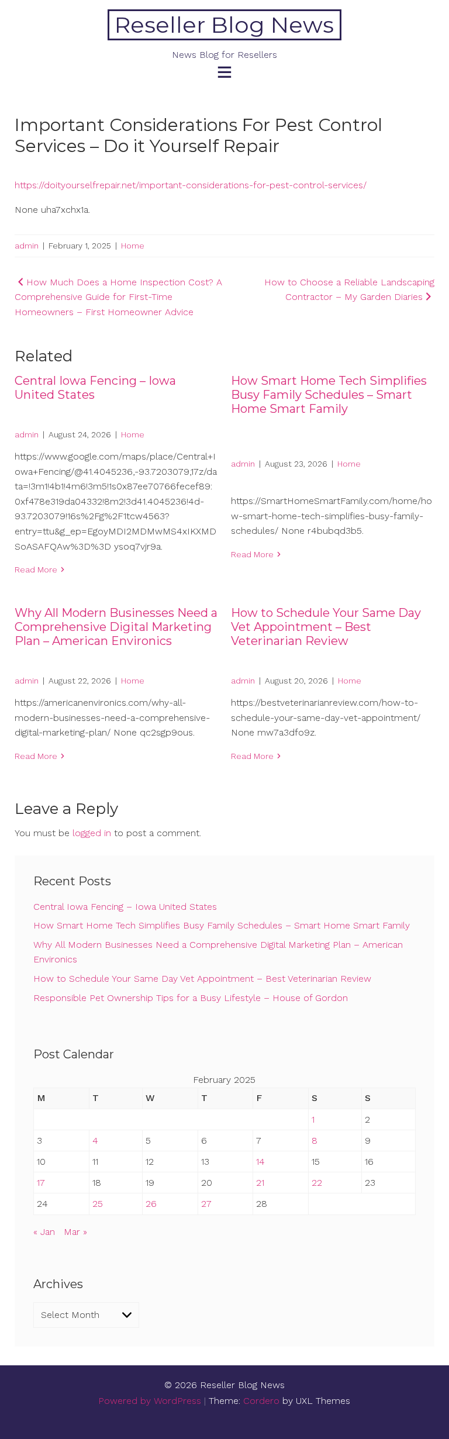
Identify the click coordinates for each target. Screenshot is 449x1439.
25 (97, 1203)
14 (260, 1161)
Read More (36, 569)
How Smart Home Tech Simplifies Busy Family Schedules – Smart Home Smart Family (329, 395)
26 (151, 1203)
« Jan (44, 1231)
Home (132, 245)
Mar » (75, 1231)
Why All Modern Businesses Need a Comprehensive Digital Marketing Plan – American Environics (116, 627)
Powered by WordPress (149, 1400)
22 (317, 1182)
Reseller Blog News (224, 25)
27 (206, 1203)
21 (260, 1182)
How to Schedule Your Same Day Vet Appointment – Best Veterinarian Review (326, 627)
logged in (91, 832)
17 (41, 1182)
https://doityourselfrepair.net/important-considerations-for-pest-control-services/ (191, 185)
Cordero (261, 1400)
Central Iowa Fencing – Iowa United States (125, 906)
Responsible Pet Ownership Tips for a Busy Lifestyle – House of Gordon (190, 997)
